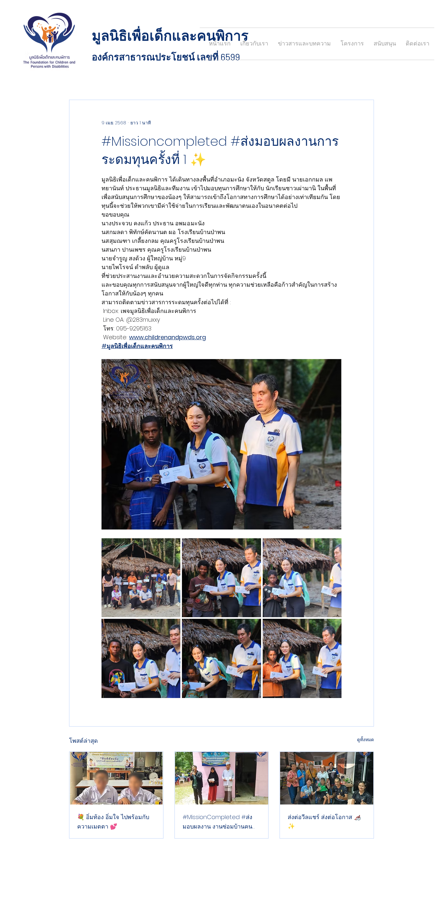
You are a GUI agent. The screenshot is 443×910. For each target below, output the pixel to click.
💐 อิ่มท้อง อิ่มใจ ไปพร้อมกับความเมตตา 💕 (113, 821)
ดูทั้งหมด (365, 739)
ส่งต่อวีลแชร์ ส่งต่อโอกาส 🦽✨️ (324, 821)
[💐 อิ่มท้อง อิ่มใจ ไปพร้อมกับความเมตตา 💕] (116, 778)
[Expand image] (141, 577)
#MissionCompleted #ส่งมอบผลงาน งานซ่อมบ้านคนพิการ (217, 822)
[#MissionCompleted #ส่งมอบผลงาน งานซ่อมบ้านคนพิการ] (222, 778)
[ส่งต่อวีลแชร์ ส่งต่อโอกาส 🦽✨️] (327, 778)
